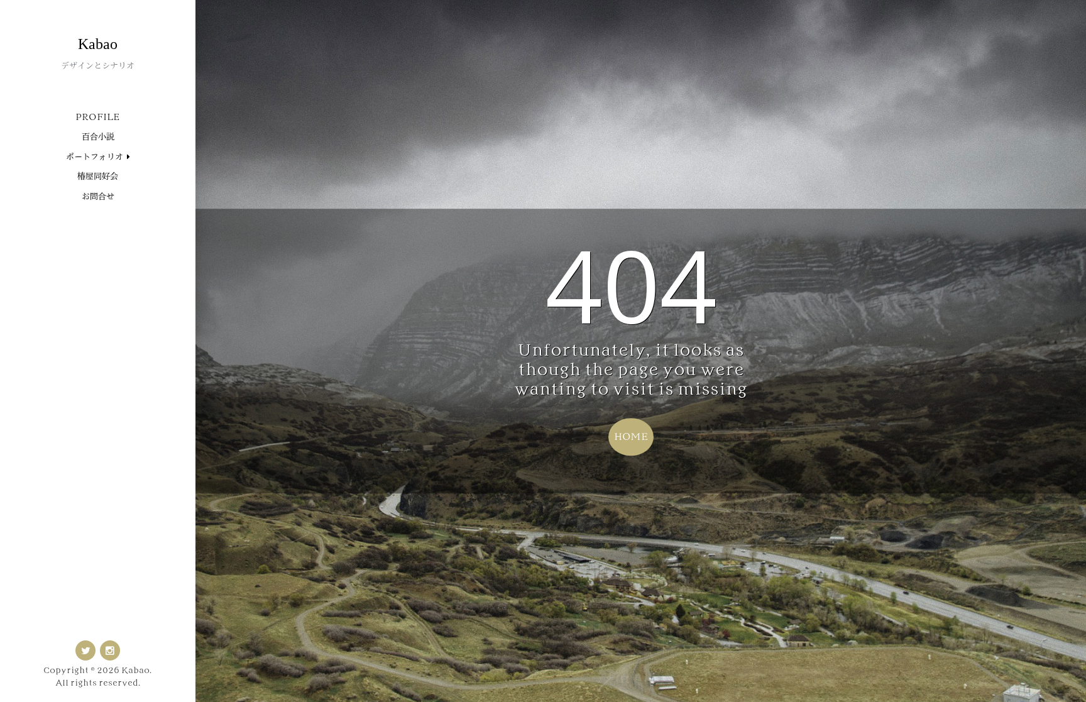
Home (631, 436)
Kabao (98, 44)
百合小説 (98, 137)
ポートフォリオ (94, 157)
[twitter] (85, 650)
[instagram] (110, 650)
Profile (97, 117)
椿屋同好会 (97, 176)
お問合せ (98, 196)
